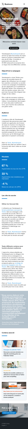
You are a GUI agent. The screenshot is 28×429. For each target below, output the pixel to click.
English (4, 425)
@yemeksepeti (15, 54)
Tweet (9, 142)
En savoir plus (14, 48)
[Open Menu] (24, 4)
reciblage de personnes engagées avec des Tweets (12, 265)
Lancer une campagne (9, 412)
